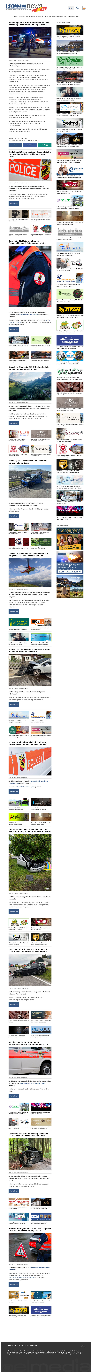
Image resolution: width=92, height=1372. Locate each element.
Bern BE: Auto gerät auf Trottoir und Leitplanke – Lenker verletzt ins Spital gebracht (30, 1230)
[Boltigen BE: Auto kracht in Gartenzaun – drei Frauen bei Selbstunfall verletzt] (30, 670)
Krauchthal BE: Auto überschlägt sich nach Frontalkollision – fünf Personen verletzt (28, 1135)
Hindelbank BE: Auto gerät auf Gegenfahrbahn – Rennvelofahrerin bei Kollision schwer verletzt (30, 154)
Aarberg (15, 16)
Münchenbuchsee (57, 16)
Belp (20, 16)
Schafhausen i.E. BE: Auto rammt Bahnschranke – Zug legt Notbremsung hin (28, 1043)
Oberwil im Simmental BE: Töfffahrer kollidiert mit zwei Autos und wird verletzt (29, 368)
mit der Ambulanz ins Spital (25, 787)
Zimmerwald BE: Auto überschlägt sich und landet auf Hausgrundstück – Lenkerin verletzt (30, 830)
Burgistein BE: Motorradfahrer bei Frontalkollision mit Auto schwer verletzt (27, 242)
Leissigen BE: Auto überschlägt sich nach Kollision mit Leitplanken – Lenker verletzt (28, 950)
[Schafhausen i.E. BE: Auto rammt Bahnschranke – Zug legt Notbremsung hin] (30, 1061)
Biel (27, 16)
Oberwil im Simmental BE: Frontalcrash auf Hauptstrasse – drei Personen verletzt (28, 555)
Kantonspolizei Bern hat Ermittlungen (21, 1277)
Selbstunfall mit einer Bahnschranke (32, 1083)
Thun (77, 16)
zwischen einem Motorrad (28, 314)
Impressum (11, 1346)
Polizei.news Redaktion (22, 60)
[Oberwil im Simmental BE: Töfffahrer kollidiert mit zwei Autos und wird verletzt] (30, 386)
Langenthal (47, 16)
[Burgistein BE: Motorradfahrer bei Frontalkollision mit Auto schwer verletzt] (30, 276)
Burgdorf (32, 16)
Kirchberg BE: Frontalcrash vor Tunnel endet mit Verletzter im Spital (29, 462)
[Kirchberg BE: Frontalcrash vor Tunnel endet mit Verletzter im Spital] (30, 481)
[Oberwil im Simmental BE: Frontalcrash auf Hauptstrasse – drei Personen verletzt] (30, 572)
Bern (23, 16)
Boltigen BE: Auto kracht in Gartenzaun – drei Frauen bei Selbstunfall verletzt (29, 650)
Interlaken (39, 16)
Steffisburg (71, 16)
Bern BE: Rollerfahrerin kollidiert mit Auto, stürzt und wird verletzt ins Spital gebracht (28, 743)
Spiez (65, 16)
